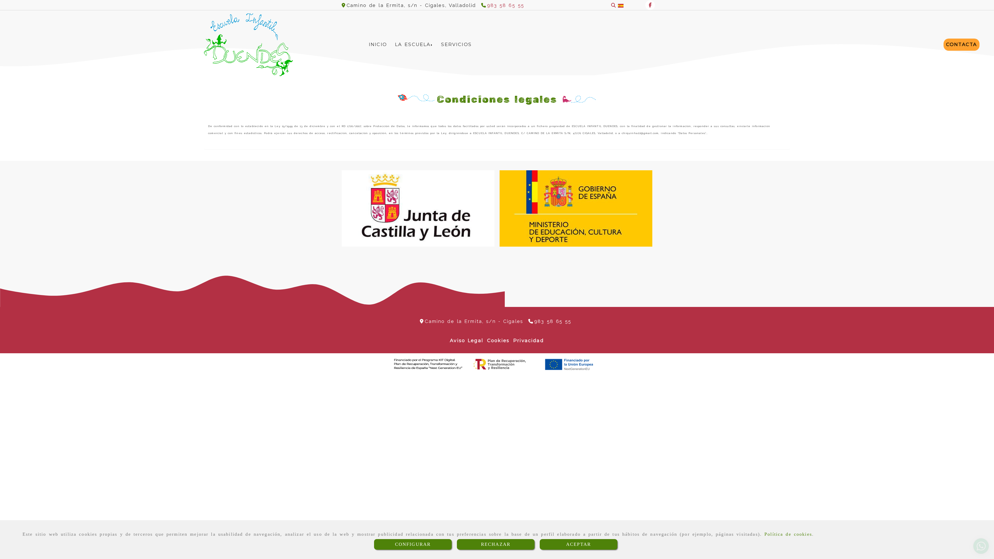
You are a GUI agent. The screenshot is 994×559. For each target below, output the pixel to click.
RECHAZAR (495, 544)
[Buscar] (613, 5)
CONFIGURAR (413, 544)
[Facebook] (650, 5)
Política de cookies (788, 534)
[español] (621, 5)
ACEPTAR (578, 544)
